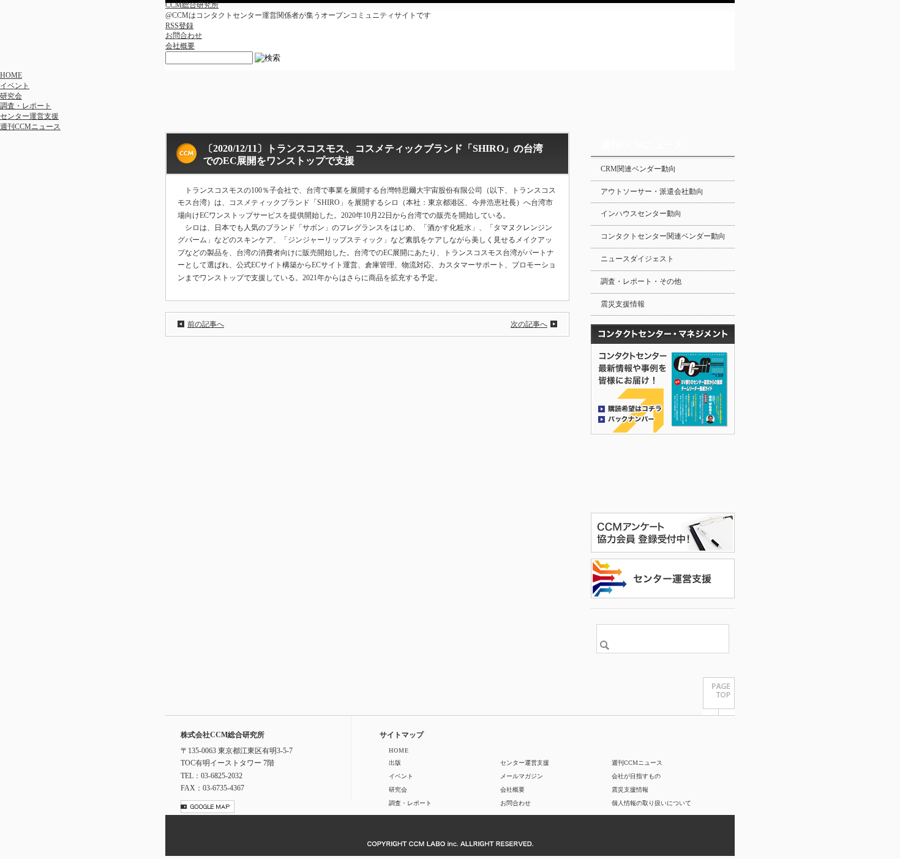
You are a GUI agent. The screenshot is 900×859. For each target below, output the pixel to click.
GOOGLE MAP (207, 806)
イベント (14, 85)
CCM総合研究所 (192, 5)
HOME (11, 75)
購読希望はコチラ (630, 408)
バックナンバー (630, 418)
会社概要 (180, 46)
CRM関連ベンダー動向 (638, 169)
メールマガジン (521, 776)
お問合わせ (183, 35)
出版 (395, 762)
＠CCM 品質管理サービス (663, 578)
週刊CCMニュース (30, 126)
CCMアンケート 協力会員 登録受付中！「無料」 (663, 532)
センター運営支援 (29, 116)
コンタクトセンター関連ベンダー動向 (663, 236)
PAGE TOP (719, 696)
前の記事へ (205, 324)
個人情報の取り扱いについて (651, 803)
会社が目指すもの (636, 776)
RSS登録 (179, 25)
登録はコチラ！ (663, 474)
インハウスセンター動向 (641, 213)
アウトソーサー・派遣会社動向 (652, 191)
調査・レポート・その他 (641, 281)
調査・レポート (25, 106)
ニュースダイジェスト (637, 259)
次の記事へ (529, 324)
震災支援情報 (623, 304)
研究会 (11, 96)
